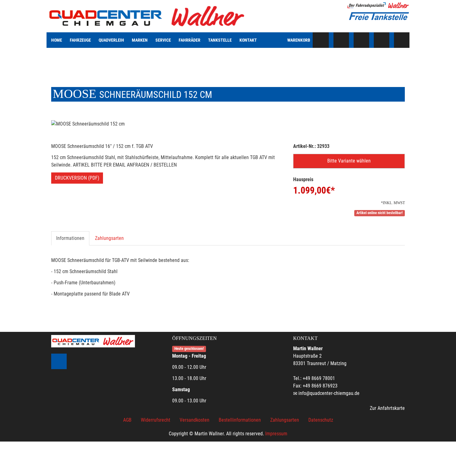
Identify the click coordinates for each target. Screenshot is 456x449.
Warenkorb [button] (298, 40)
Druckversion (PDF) (77, 178)
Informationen (70, 238)
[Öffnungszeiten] (361, 40)
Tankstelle (220, 40)
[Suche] (321, 40)
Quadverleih (111, 40)
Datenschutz (320, 420)
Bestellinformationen (240, 420)
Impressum (276, 434)
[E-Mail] (381, 40)
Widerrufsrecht (155, 420)
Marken (140, 40)
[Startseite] (147, 16)
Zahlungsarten (109, 238)
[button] (349, 161)
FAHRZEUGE (80, 40)
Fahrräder (189, 40)
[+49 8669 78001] (341, 40)
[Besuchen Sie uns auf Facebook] (401, 40)
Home (56, 40)
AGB (127, 420)
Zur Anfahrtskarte (387, 408)
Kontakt (248, 40)
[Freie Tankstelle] (378, 16)
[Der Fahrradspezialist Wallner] (378, 5)
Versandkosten (194, 420)
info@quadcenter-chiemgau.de (329, 393)
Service (163, 40)
